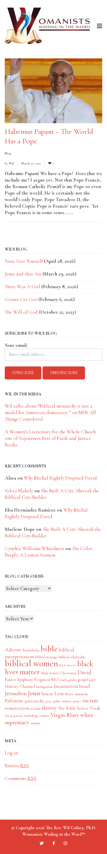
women (35, 723)
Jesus (34, 693)
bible (48, 649)
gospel (83, 679)
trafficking (31, 716)
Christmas (68, 672)
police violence (62, 701)
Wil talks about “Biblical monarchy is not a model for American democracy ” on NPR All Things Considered (50, 412)
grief (92, 680)
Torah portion (14, 716)
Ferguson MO (46, 679)
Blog (8, 153)
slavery (49, 707)
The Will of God (21, 312)
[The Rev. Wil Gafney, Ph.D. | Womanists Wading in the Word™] (48, 25)
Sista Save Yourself (24, 261)
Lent (59, 693)
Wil (11, 163)
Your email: (16, 345)
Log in (11, 753)
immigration (44, 687)
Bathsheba (31, 650)
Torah (95, 708)
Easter (10, 679)
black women (50, 673)
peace (48, 701)
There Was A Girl (22, 286)
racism (90, 700)
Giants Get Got (21, 299)
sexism (35, 708)
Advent (13, 649)
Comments (20, 778)
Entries (17, 765)
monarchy (81, 694)
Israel (84, 686)
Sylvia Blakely (19, 491)
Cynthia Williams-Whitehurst (34, 548)
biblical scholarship (72, 657)
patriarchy (34, 701)
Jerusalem (16, 693)
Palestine (14, 701)
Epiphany (25, 679)
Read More (85, 212)
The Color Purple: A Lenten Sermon (48, 551)
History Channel (20, 686)
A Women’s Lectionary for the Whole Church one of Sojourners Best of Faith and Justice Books (50, 438)
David (84, 672)
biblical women (31, 663)
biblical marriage (46, 657)
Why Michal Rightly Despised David (60, 478)
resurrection (17, 708)
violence (44, 716)
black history (67, 665)
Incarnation (66, 686)
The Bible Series (73, 708)
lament (47, 693)
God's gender (68, 680)
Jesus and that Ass (23, 274)
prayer (77, 701)
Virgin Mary (65, 715)
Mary (69, 693)
